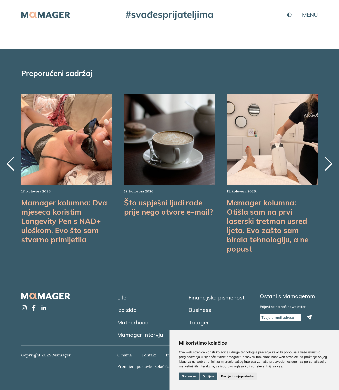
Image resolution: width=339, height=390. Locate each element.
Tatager (199, 322)
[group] (66, 169)
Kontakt (148, 355)
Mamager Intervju (140, 334)
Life (121, 297)
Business (200, 309)
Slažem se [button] (189, 376)
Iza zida (127, 309)
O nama (124, 355)
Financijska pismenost (217, 297)
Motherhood (133, 322)
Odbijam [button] (208, 376)
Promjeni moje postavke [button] (237, 376)
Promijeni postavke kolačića (143, 366)
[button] (10, 164)
